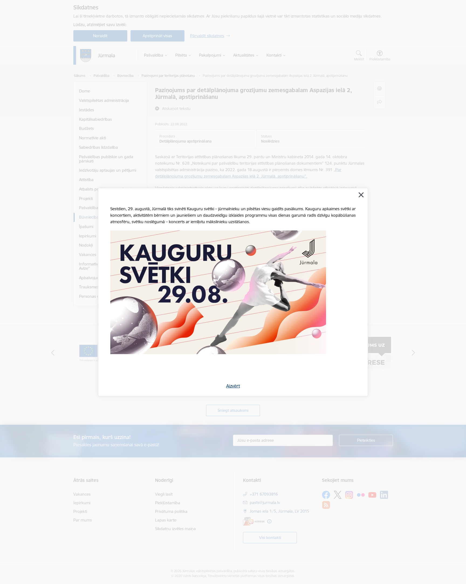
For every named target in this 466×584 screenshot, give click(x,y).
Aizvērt (233, 386)
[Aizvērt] (361, 194)
